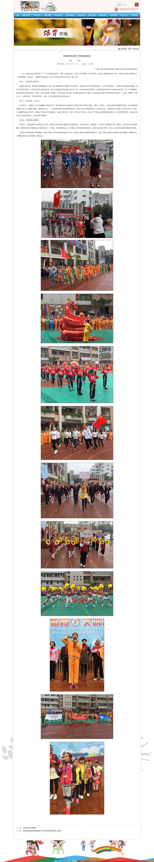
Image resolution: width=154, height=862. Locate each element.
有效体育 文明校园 (29, 828)
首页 (17, 15)
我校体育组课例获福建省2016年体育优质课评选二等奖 (42, 831)
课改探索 (47, 15)
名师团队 (134, 15)
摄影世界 (92, 15)
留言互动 (124, 15)
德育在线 (26, 15)
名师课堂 (113, 15)
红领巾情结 (69, 15)
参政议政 (102, 15)
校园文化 (58, 15)
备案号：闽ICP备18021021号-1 (88, 861)
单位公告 (37, 15)
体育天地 (81, 15)
